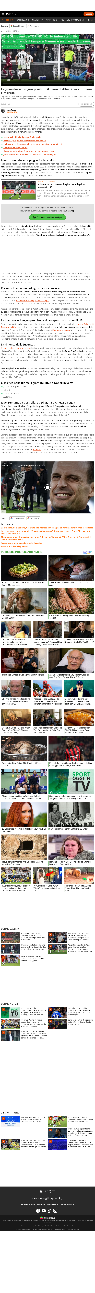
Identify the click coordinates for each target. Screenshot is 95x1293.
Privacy (40, 1226)
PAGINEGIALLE (18, 1220)
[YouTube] (44, 1212)
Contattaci (41, 1204)
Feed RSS (63, 1204)
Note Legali (32, 1226)
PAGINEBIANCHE (50, 1220)
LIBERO (4, 1220)
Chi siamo (24, 1226)
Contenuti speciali (28, 1204)
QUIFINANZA (80, 1220)
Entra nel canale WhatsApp (49, 217)
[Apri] (3, 14)
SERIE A (16, 31)
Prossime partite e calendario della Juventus (21, 543)
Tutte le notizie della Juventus (15, 546)
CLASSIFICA (37, 20)
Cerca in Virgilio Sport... (45, 1198)
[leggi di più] (92, 111)
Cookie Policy (49, 1226)
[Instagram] (55, 1212)
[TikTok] (49, 1212)
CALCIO (8, 31)
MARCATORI (52, 20)
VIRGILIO (10, 1220)
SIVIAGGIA (72, 1220)
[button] (92, 20)
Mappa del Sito (52, 1204)
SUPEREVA (47, 1223)
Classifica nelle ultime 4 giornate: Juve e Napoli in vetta (28, 151)
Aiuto (73, 1226)
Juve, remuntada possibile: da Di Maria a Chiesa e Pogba (29, 154)
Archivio (70, 1204)
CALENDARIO (23, 20)
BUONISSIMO (89, 1220)
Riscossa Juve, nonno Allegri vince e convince (24, 140)
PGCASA (41, 1220)
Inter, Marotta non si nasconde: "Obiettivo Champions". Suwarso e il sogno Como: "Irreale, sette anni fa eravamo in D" (46, 532)
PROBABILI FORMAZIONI (72, 20)
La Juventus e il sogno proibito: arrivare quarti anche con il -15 (32, 144)
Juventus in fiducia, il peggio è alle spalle (22, 137)
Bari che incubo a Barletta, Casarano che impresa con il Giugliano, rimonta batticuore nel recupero (47, 527)
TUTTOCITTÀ (60, 1220)
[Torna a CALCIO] (3, 20)
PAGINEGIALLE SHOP (31, 1220)
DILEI (66, 1220)
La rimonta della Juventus (15, 147)
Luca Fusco (11, 110)
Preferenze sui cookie (62, 1226)
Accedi (89, 14)
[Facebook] (38, 1212)
